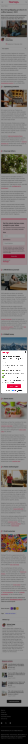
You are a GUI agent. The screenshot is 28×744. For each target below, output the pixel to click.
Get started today (14, 386)
